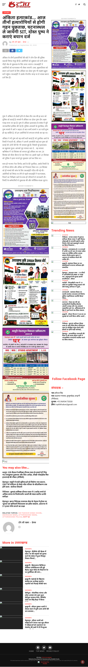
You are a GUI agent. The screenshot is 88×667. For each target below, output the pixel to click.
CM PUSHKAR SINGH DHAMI (30, 513)
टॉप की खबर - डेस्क (19, 42)
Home (31, 651)
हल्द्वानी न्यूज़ (26, 517)
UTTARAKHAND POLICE (12, 517)
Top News (40, 651)
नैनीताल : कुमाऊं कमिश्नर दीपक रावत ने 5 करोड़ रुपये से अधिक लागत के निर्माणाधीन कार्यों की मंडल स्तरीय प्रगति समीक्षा (24, 494)
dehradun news (9, 515)
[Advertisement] (25, 97)
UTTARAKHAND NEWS (27, 515)
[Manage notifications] (82, 662)
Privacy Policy (52, 651)
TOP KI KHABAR (47, 657)
